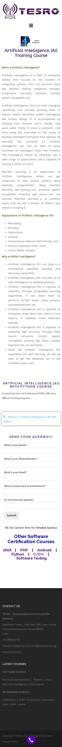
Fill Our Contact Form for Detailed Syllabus (31, 527)
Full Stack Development (16, 679)
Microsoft (48, 699)
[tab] (31, 418)
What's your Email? (16, 472)
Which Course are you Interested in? (25, 486)
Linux (5, 704)
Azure (22, 704)
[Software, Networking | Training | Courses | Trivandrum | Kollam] (31, 11)
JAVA (7, 550)
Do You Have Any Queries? (19, 499)
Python (17, 554)
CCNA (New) (9, 699)
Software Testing (31, 558)
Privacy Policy (10, 741)
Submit (11, 515)
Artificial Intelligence (14, 684)
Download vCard (11, 652)
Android (44, 550)
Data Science (37, 684)
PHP (24, 550)
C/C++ (38, 554)
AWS (13, 704)
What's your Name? (16, 445)
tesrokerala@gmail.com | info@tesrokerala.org (29, 645)
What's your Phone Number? (21, 458)
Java (47, 679)
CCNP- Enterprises (29, 699)
